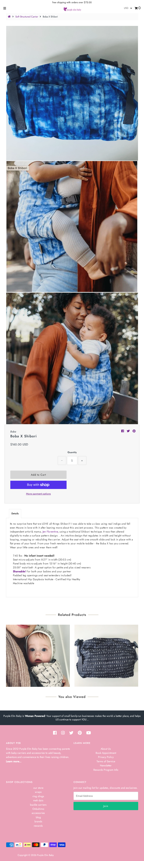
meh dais (38, 800)
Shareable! (19, 571)
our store (38, 788)
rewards (38, 826)
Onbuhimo (38, 809)
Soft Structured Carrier (26, 16)
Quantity (72, 452)
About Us (106, 749)
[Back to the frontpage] (10, 16)
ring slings (38, 796)
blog (38, 817)
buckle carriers (38, 805)
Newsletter (106, 765)
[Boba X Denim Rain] (106, 655)
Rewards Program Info (105, 770)
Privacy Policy (106, 757)
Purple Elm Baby (45, 855)
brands (38, 821)
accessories (38, 813)
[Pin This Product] (134, 431)
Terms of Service (106, 761)
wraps (38, 792)
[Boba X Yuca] (38, 655)
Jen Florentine (50, 531)
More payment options (38, 494)
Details (15, 513)
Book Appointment (106, 753)
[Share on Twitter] (129, 431)
